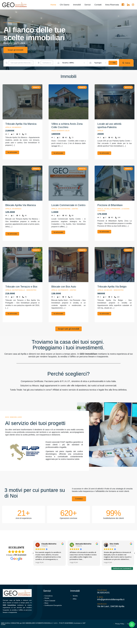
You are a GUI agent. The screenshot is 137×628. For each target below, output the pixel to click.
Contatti (97, 5)
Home (53, 5)
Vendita (36, 87)
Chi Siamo (64, 5)
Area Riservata (112, 5)
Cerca (127, 63)
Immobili (77, 5)
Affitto (128, 87)
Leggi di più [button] (39, 562)
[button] (134, 553)
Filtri (114, 63)
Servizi (87, 5)
